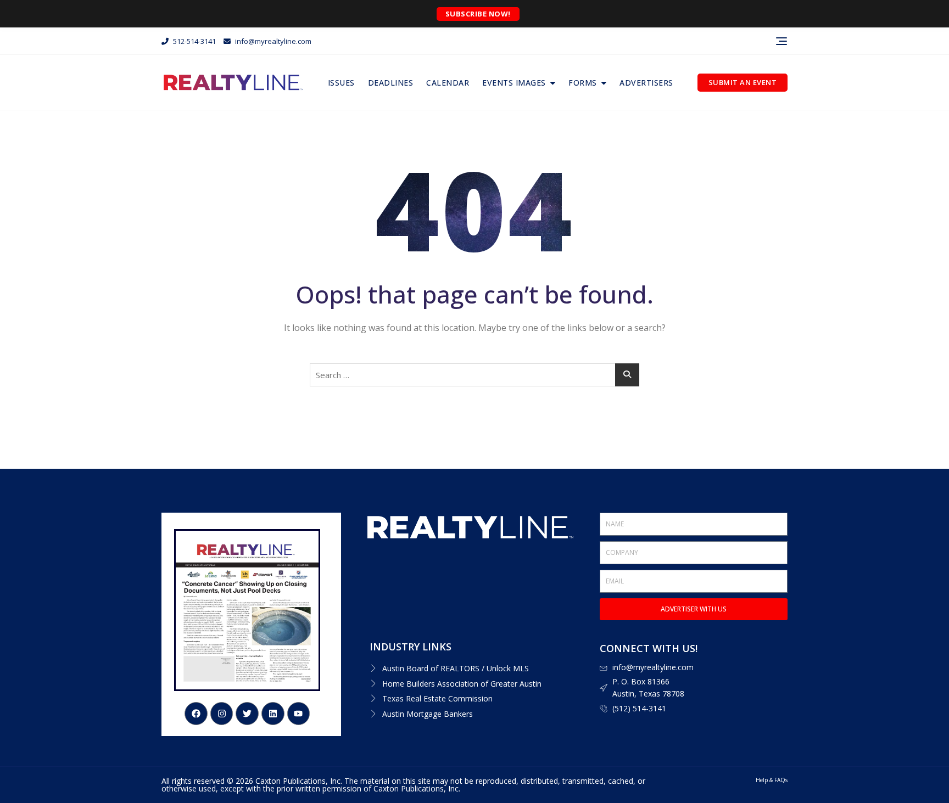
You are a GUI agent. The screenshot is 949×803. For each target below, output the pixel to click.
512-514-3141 (193, 41)
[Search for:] (474, 374)
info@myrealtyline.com (272, 41)
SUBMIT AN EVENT (742, 82)
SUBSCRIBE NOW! (478, 14)
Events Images (514, 82)
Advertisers (646, 82)
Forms (582, 82)
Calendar (447, 82)
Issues (341, 82)
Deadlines (391, 82)
